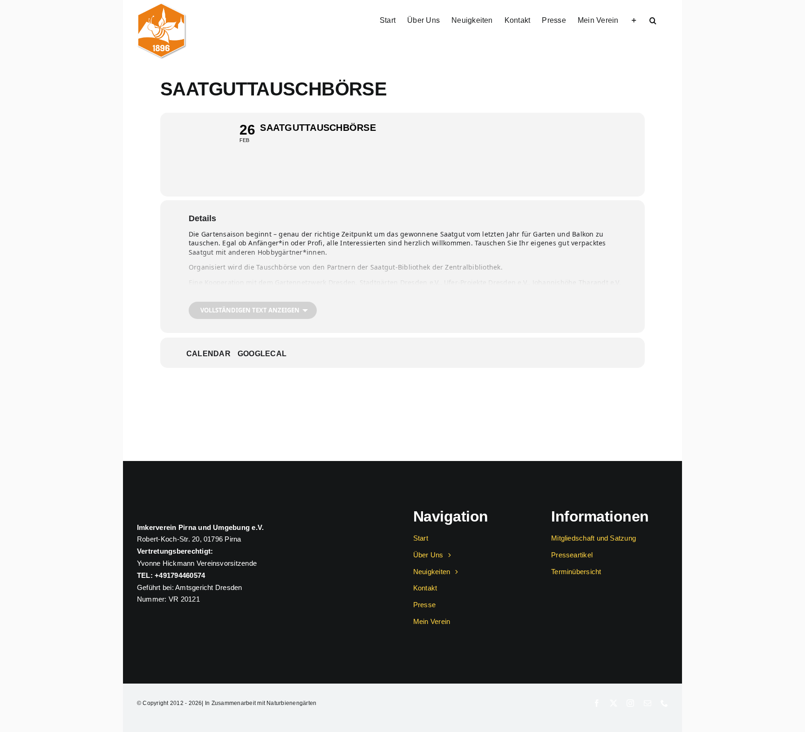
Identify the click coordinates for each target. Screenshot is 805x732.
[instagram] (630, 703)
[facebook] (596, 703)
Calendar (208, 354)
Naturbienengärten (291, 703)
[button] (652, 19)
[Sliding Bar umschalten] (634, 19)
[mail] (647, 703)
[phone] (664, 703)
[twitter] (613, 703)
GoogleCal (262, 354)
